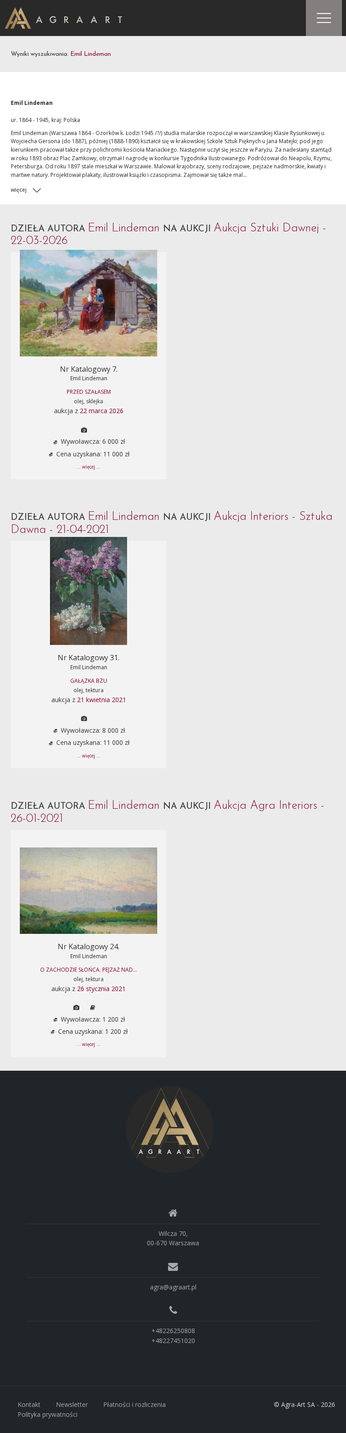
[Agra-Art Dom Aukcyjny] (170, 1128)
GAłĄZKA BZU (88, 681)
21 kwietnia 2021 (101, 699)
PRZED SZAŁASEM (89, 392)
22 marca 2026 (101, 410)
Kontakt (29, 1404)
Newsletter (72, 1404)
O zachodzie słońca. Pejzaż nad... (88, 969)
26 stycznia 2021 (101, 988)
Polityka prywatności (47, 1414)
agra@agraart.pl (173, 1287)
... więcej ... (88, 467)
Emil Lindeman (88, 378)
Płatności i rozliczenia (134, 1404)
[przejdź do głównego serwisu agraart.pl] (63, 17)
